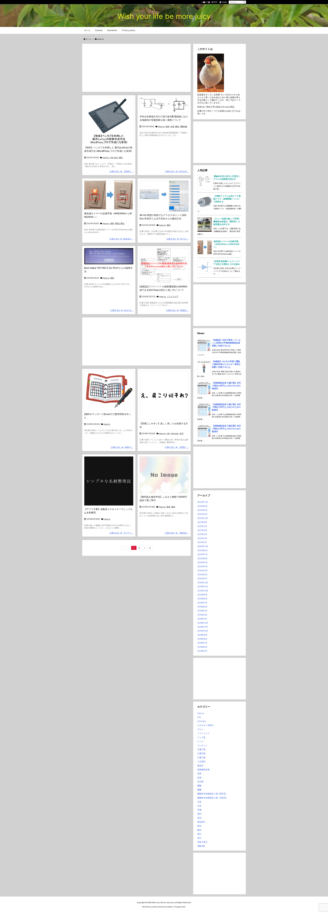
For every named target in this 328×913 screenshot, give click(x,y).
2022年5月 (202, 510)
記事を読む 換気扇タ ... (121, 239)
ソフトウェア (172, 296)
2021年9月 (202, 522)
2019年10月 (202, 590)
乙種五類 (201, 753)
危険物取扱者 (203, 769)
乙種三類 (201, 749)
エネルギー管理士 (205, 725)
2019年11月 (202, 586)
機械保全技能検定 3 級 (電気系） (212, 793)
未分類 (200, 781)
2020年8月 (202, 550)
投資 (168, 507)
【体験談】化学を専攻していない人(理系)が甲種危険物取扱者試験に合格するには (226, 343)
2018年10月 (202, 631)
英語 (199, 818)
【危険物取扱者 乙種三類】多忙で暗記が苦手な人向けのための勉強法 (226, 407)
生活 (181, 433)
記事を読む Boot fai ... (121, 310)
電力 (199, 838)
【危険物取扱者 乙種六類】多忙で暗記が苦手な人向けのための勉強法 (226, 386)
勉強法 (200, 765)
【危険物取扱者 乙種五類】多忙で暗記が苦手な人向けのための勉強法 (226, 429)
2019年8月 (202, 598)
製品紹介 (201, 822)
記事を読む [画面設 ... (177, 310)
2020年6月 (202, 558)
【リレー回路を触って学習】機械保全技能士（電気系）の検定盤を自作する (226, 221)
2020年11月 (202, 546)
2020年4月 (202, 566)
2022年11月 (202, 502)
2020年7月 (202, 554)
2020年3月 (202, 570)
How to (106, 157)
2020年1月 (202, 578)
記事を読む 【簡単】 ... (121, 171)
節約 (173, 507)
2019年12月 (202, 582)
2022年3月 (202, 514)
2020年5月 (202, 562)
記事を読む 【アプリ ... (121, 533)
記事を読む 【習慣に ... (177, 447)
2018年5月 (202, 651)
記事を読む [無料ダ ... (122, 447)
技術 (167, 126)
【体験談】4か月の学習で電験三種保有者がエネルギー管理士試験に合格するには (226, 364)
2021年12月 (202, 518)
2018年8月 (202, 639)
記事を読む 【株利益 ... (177, 533)
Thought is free (179, 907)
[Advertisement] (136, 68)
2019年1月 (202, 619)
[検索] (244, 2)
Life (168, 433)
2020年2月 (202, 574)
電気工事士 (120, 223)
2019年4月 (202, 610)
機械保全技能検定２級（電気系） (212, 798)
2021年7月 (202, 526)
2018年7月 (202, 643)
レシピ (200, 741)
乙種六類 (201, 757)
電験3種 (183, 126)
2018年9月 (202, 635)
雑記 (121, 157)
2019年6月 (202, 607)
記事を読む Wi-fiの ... (177, 239)
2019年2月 (202, 615)
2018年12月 (202, 623)
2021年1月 (202, 542)
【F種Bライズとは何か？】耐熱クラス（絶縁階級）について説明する (227, 199)
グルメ (200, 729)
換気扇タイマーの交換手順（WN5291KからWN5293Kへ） (226, 244)
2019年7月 (202, 603)
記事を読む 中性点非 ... (177, 171)
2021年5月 (202, 534)
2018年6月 (202, 647)
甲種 (199, 810)
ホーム (88, 39)
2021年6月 (202, 530)
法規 (172, 126)
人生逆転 (201, 761)
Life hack (114, 157)
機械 (199, 785)
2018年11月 (202, 627)
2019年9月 (202, 594)
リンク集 (201, 737)
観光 (199, 826)
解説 (177, 126)
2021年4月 (202, 538)
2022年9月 (202, 506)
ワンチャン (202, 745)
